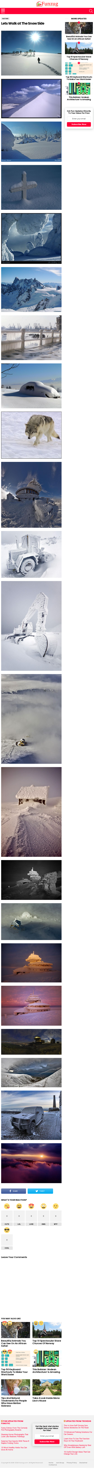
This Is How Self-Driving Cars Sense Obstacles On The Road (76, 1427)
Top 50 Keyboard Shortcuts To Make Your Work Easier (14, 1372)
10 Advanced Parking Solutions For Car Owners (78, 1433)
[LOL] (36, 1323)
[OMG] (10, 1323)
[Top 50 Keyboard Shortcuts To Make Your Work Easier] (15, 1359)
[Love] (4, 1323)
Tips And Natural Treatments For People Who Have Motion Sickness (14, 1401)
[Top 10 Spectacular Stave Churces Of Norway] (46, 1330)
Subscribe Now (79, 124)
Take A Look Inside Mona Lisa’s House (46, 1399)
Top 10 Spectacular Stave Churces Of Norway (46, 1342)
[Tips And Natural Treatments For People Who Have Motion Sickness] (15, 1387)
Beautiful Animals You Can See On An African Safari (13, 1343)
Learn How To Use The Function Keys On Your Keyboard (76, 1440)
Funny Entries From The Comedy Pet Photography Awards (14, 1429)
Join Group (60, 1463)
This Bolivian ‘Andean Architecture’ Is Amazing (46, 1371)
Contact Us (53, 1465)
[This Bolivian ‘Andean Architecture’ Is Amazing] (46, 1359)
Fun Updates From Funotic (12, 1422)
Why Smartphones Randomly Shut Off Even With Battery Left (77, 1446)
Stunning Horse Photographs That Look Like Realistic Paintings (14, 1436)
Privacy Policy (72, 1463)
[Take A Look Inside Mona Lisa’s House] (46, 1387)
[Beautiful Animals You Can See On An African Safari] (15, 1330)
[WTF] (41, 1323)
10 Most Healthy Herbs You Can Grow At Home (14, 1449)
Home (51, 1463)
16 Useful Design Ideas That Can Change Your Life (77, 1453)
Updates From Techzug (78, 1421)
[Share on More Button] (57, 1191)
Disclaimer (83, 1463)
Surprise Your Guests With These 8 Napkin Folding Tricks (15, 1442)
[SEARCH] (91, 11)
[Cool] (4, 1351)
